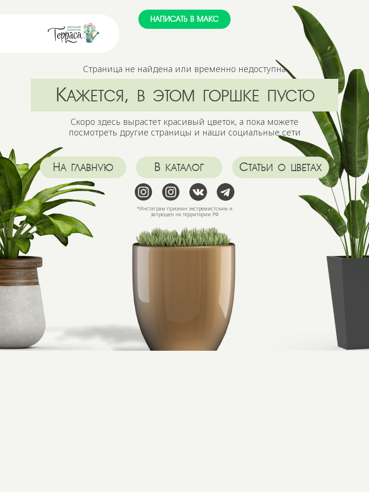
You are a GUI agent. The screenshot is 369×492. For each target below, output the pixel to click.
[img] (74, 33)
